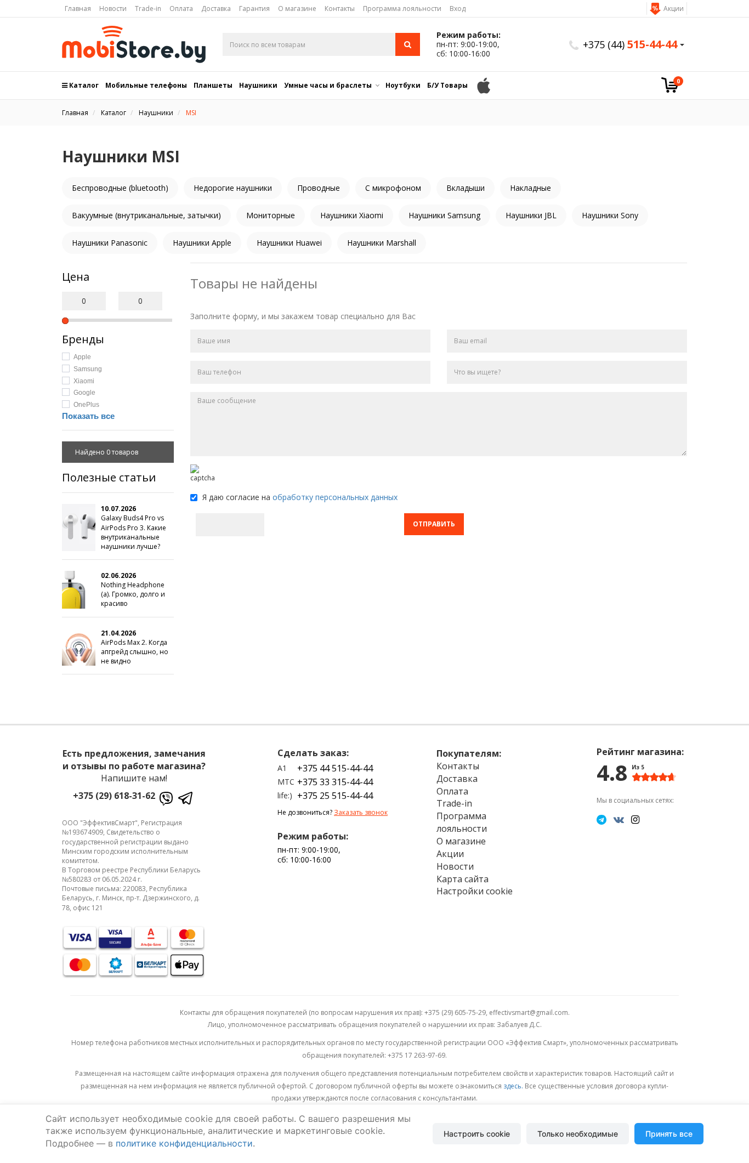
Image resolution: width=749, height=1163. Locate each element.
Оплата (181, 8)
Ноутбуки (403, 85)
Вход (458, 8)
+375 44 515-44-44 (335, 768)
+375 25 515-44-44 (335, 796)
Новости (113, 8)
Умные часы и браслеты (328, 85)
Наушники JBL (531, 215)
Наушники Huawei (289, 242)
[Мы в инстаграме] (635, 819)
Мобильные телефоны (146, 85)
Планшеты (213, 85)
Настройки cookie (474, 891)
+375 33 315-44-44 (335, 782)
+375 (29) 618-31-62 (114, 796)
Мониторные (270, 215)
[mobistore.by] (134, 44)
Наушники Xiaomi (351, 215)
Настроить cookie (477, 1133)
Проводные (318, 188)
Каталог (83, 85)
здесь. (513, 1086)
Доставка (216, 8)
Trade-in (148, 8)
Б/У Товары (447, 85)
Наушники (258, 85)
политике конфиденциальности (184, 1143)
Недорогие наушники (233, 188)
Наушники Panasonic (109, 242)
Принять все (669, 1133)
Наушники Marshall (381, 242)
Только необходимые (577, 1133)
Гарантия (254, 8)
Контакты (340, 8)
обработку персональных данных (335, 497)
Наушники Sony (610, 215)
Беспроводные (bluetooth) (120, 188)
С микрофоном (393, 188)
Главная (78, 8)
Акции (673, 8)
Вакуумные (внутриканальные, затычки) (146, 215)
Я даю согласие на (299, 497)
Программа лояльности (402, 8)
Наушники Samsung (444, 215)
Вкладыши (465, 188)
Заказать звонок (361, 812)
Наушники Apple (202, 242)
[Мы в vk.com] (619, 819)
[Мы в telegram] (601, 819)
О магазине (297, 8)
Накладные (530, 188)
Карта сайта (462, 879)
